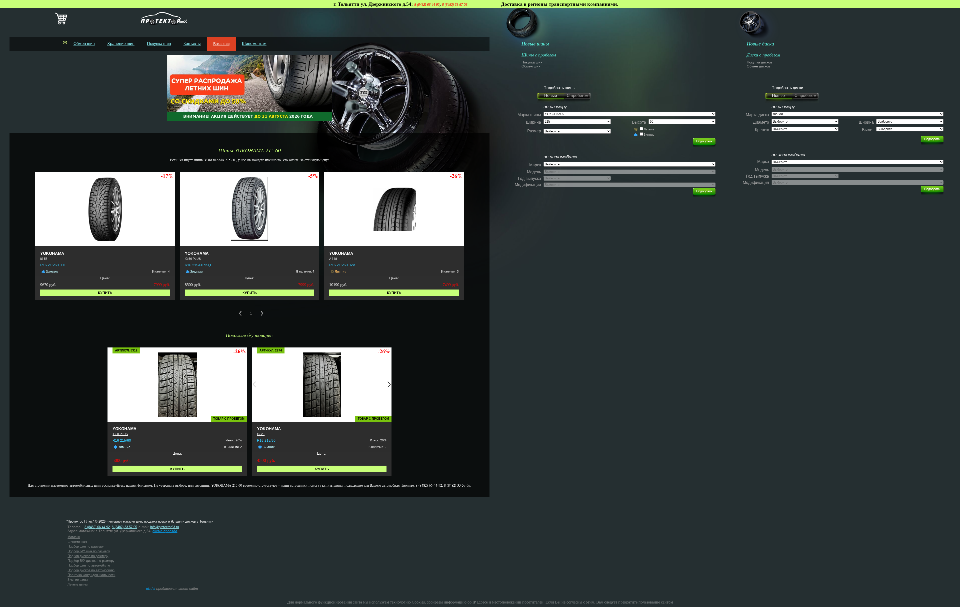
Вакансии (221, 43)
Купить (105, 293)
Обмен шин (84, 43)
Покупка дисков (759, 62)
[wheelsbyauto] (704, 141)
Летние (649, 129)
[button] (254, 384)
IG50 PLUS (120, 434)
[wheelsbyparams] (932, 139)
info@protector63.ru (164, 527)
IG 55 (44, 259)
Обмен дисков (758, 66)
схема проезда (164, 531)
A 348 (333, 259)
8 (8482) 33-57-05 (454, 4)
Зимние (649, 134)
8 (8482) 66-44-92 (427, 4)
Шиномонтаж (254, 43)
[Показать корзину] (61, 23)
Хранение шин (120, 43)
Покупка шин (159, 43)
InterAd (150, 589)
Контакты (192, 43)
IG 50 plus (193, 259)
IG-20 (260, 434)
